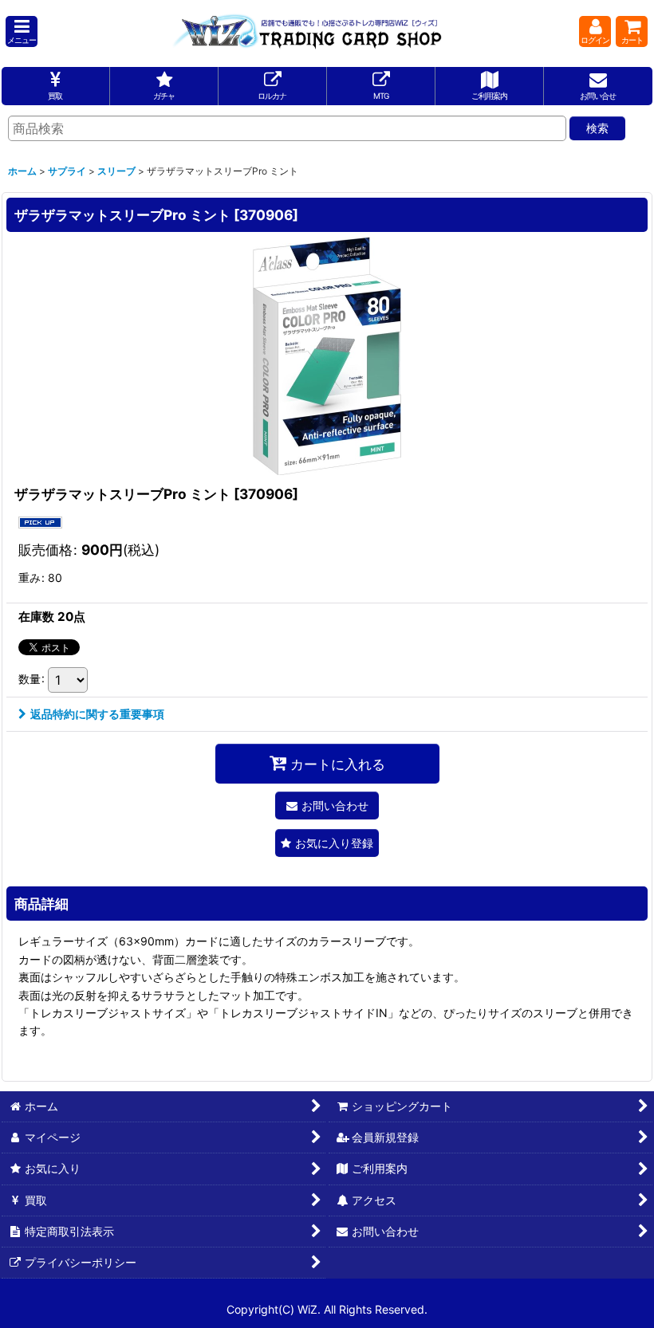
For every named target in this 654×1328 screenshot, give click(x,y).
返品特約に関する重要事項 (97, 714)
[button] (21, 31)
